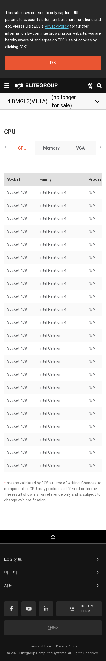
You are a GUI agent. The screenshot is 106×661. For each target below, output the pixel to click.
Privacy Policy (57, 26)
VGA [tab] (80, 148)
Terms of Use (40, 646)
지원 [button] (8, 585)
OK (53, 62)
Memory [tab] (51, 148)
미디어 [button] (10, 572)
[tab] (53, 559)
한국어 (53, 628)
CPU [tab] (22, 148)
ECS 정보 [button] (13, 559)
